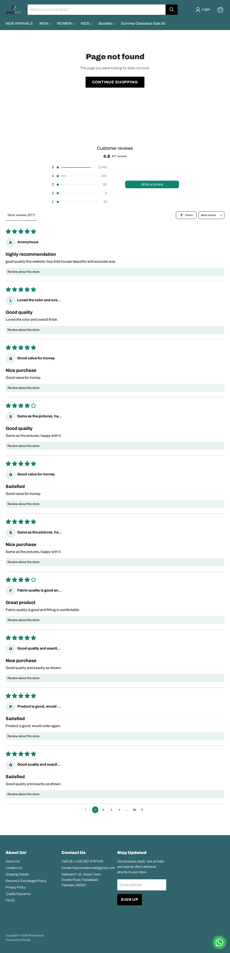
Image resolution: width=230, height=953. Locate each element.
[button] (204, 9)
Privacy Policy (16, 887)
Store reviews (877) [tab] (21, 215)
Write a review (152, 184)
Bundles (106, 23)
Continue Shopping (115, 82)
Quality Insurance (18, 894)
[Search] (172, 9)
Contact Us (14, 868)
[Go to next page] (143, 810)
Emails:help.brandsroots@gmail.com (88, 868)
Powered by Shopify (18, 940)
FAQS (10, 900)
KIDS (85, 23)
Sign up (129, 899)
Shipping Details (17, 874)
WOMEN (64, 23)
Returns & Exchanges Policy (26, 881)
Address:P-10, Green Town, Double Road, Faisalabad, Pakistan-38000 (82, 880)
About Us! (13, 861)
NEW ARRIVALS (19, 23)
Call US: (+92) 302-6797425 (82, 861)
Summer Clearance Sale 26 (143, 23)
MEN (44, 23)
